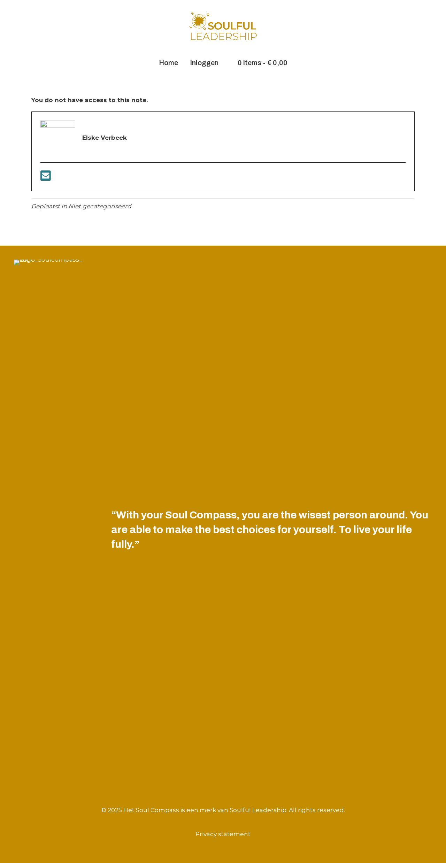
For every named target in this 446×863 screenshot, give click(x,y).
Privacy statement (223, 834)
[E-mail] (45, 177)
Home (168, 63)
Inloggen (204, 63)
